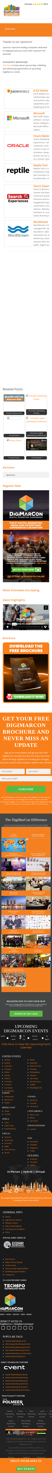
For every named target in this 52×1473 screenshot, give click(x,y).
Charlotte (8, 1066)
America (8, 1137)
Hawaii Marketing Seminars (16, 1383)
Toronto (33, 1103)
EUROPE (6, 1093)
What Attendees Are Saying (21, 590)
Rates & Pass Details (14, 1262)
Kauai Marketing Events (11, 1423)
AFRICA (5, 1119)
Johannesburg (10, 1129)
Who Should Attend (13, 1226)
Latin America (10, 1149)
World (7, 1153)
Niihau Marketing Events (40, 1423)
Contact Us (9, 1274)
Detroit (7, 1078)
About (7, 1216)
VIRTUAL (6, 1134)
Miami (32, 1060)
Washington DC (36, 1088)
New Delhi (34, 1142)
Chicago (8, 1069)
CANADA (31, 1097)
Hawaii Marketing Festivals (16, 1374)
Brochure (9, 638)
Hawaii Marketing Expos (15, 1356)
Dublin (7, 1103)
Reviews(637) (36, 4)
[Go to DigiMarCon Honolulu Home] (12, 17)
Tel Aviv (8, 1114)
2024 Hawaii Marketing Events (17, 1344)
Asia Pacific (9, 1140)
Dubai (7, 1111)
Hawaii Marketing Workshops (17, 1390)
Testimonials (10, 1265)
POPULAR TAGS (13, 1336)
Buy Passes (10, 1259)
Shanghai (33, 1145)
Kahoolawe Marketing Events (26, 1423)
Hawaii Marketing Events (15, 1341)
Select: (3, 1036)
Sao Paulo (34, 1121)
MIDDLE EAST (8, 1108)
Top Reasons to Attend (14, 1229)
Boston (7, 1063)
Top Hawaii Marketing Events (17, 1350)
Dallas (7, 1072)
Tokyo (32, 1151)
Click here (7, 65)
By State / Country (35, 1037)
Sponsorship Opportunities (16, 1268)
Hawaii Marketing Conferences (18, 1353)
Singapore (34, 1148)
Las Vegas (8, 1088)
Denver (7, 1075)
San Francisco (35, 1081)
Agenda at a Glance (13, 1220)
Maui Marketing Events (31, 1414)
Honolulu (8, 1081)
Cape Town (9, 1125)
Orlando (33, 1069)
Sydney (32, 1165)
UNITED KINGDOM (36, 1126)
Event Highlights (14, 600)
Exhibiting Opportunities (15, 1271)
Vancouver (34, 1106)
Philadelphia (35, 1072)
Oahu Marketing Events (20, 1414)
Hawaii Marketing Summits (16, 1387)
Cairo (7, 1122)
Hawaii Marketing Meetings (16, 1377)
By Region (47, 1037)
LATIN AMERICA (34, 1111)
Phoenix (33, 1075)
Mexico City (34, 1115)
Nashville (33, 1063)
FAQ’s (7, 1232)
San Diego (34, 1078)
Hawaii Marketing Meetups (16, 1380)
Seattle (32, 1084)
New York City (35, 1066)
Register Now (12, 486)
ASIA (29, 1138)
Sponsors (10, 474)
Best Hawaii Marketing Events (17, 1347)
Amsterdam (9, 1096)
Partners (9, 467)
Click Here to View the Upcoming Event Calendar (26, 1045)
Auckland (33, 1159)
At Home (8, 1143)
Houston (8, 1084)
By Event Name (13, 1037)
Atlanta (7, 1060)
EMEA (7, 1146)
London (33, 1129)
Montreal (33, 1100)
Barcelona (9, 1100)
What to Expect (11, 1223)
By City (24, 1037)
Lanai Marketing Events (42, 1414)
